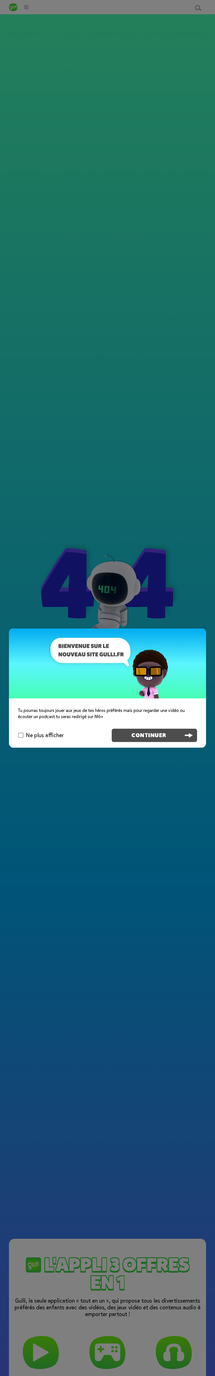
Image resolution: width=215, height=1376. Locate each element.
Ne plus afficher (45, 735)
